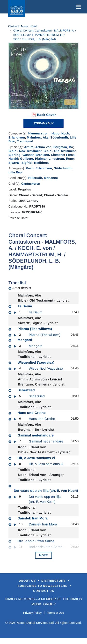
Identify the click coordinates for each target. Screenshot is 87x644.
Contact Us (43, 591)
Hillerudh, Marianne (43, 178)
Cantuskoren (30, 183)
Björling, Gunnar (21, 155)
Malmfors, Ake (37, 137)
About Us (28, 580)
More (43, 555)
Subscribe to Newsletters (43, 585)
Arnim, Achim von (37, 147)
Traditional (25, 141)
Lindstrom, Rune (61, 158)
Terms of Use (55, 612)
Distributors (54, 580)
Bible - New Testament (25, 151)
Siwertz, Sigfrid (20, 162)
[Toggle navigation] (78, 7)
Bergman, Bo (63, 147)
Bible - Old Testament (60, 151)
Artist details (21, 288)
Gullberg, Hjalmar (33, 158)
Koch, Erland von (39, 168)
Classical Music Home (22, 26)
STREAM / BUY (43, 123)
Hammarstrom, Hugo (43, 133)
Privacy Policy (32, 612)
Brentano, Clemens (50, 155)
